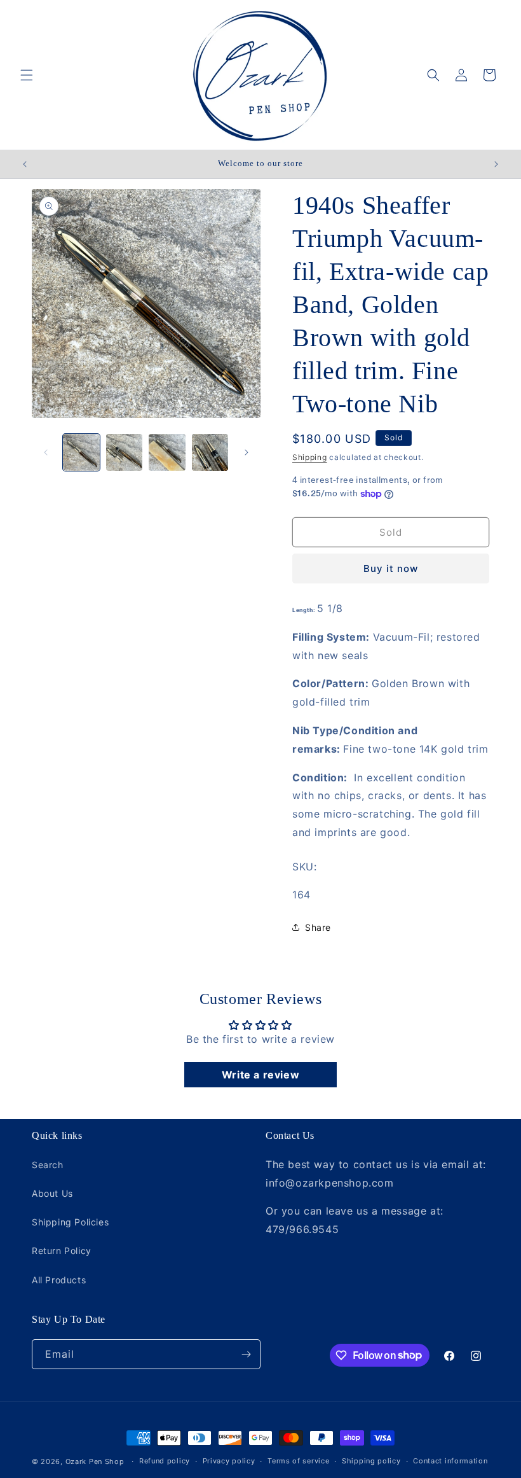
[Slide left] (46, 452)
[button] (27, 75)
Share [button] (318, 927)
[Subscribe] (246, 1354)
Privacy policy (229, 1460)
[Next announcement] (496, 164)
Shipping (309, 457)
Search (48, 1164)
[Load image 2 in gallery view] (124, 452)
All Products (59, 1279)
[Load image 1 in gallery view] (81, 452)
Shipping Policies (70, 1222)
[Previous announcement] (25, 164)
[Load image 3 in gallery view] (167, 452)
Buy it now (390, 568)
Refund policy (164, 1460)
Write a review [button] (260, 1074)
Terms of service (298, 1460)
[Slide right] (246, 452)
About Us (52, 1193)
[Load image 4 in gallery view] (210, 452)
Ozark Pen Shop (95, 1461)
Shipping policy (371, 1460)
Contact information (450, 1460)
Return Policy (61, 1250)
